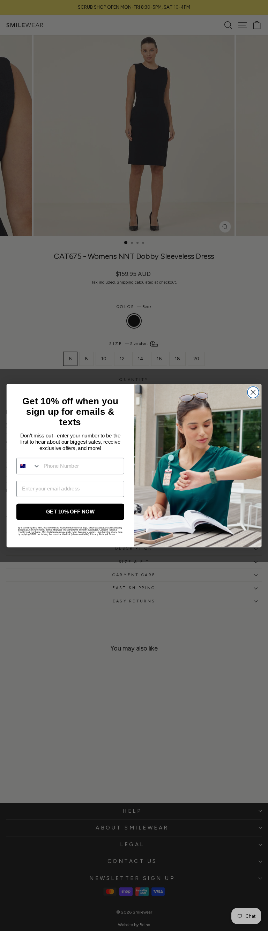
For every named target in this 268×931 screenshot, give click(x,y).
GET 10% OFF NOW (70, 511)
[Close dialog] (253, 392)
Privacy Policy (98, 534)
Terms (112, 534)
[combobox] (28, 465)
